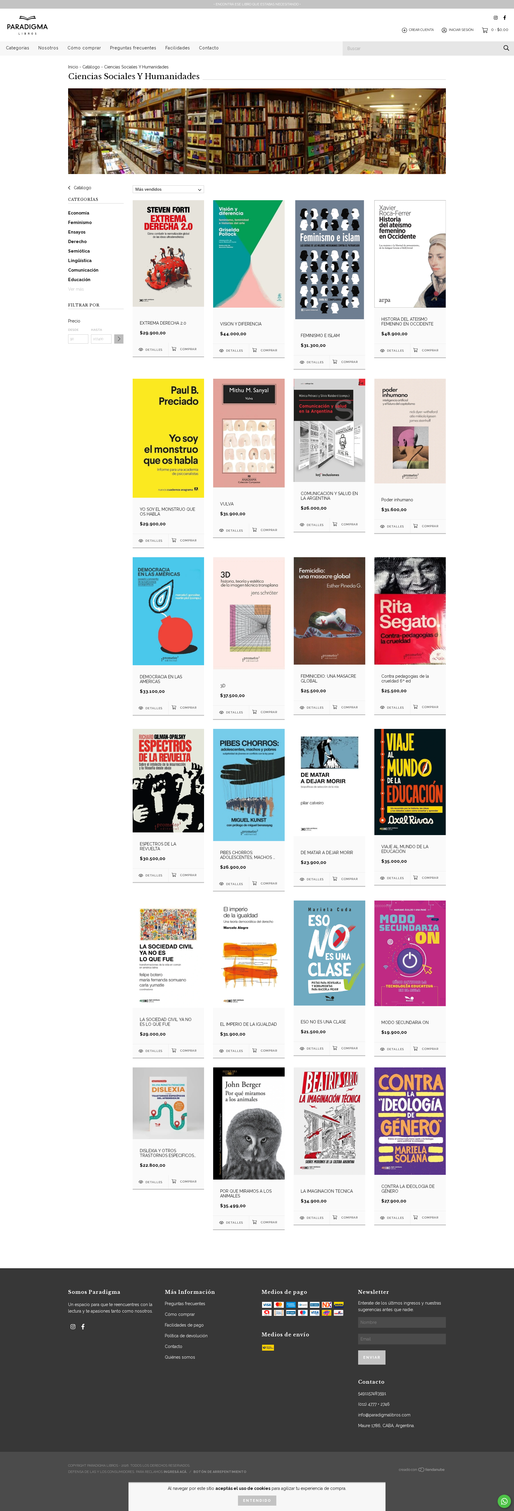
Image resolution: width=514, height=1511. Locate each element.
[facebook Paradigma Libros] (504, 17)
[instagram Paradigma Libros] (495, 17)
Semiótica (79, 251)
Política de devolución (186, 1335)
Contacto (209, 48)
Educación (79, 279)
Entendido (257, 1501)
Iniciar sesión (461, 30)
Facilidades (177, 48)
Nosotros (48, 48)
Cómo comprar (84, 48)
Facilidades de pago (184, 1325)
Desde (73, 329)
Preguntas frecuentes (133, 48)
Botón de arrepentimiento (219, 1472)
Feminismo (80, 222)
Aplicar (118, 339)
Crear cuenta (421, 30)
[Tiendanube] (422, 1471)
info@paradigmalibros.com (384, 1415)
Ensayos (76, 232)
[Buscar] (506, 48)
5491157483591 (372, 1393)
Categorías (17, 48)
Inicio (73, 67)
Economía (78, 213)
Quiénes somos (180, 1357)
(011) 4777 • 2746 (374, 1404)
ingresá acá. (175, 1472)
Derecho (77, 241)
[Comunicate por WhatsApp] (504, 1501)
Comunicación (83, 270)
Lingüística (80, 260)
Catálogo (91, 67)
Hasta (96, 329)
